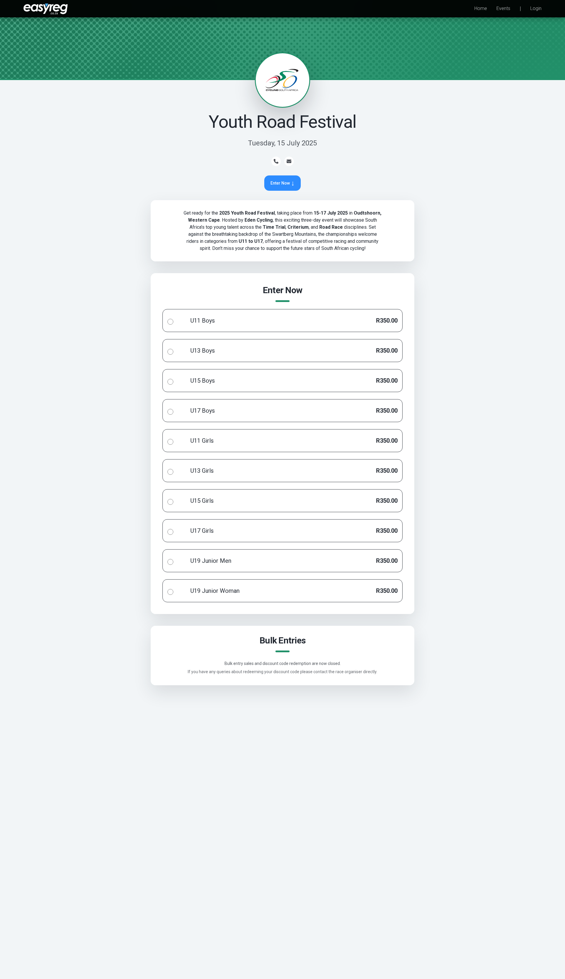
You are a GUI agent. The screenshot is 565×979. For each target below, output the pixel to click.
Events (503, 8)
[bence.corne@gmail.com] (289, 161)
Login (535, 8)
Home (480, 8)
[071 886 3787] (276, 161)
